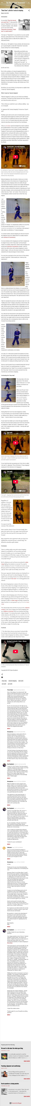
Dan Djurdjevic (10, 764)
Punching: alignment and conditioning (10, 1066)
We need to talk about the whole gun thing (12, 1048)
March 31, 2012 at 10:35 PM (20, 781)
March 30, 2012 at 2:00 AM (19, 690)
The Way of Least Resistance (15, 2)
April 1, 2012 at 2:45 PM (19, 808)
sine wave (13, 578)
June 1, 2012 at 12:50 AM (19, 862)
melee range (14, 600)
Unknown (9, 847)
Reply (8, 728)
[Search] (29, 3)
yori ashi (10, 684)
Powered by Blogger (16, 1103)
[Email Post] (2, 677)
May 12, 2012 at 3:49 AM (17, 847)
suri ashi (4, 684)
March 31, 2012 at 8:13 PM (19, 731)
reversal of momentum (9, 237)
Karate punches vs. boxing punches (10, 1083)
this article (9, 943)
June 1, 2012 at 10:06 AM (20, 929)
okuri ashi (20, 681)
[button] (29, 11)
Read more (27, 1061)
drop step (4, 681)
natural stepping (12, 681)
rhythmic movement (9, 611)
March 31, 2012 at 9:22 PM (20, 764)
